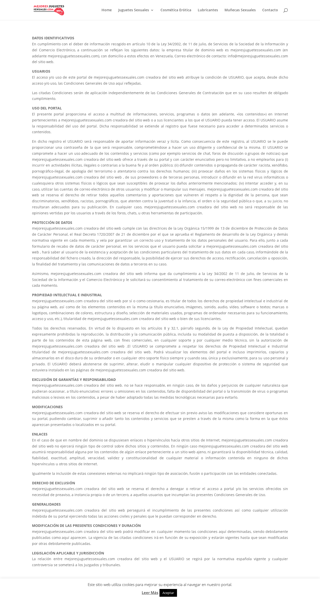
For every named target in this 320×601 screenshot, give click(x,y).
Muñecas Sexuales (240, 10)
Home (107, 10)
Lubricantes (208, 10)
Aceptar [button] (168, 592)
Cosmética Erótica (175, 10)
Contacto (270, 10)
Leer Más (150, 592)
